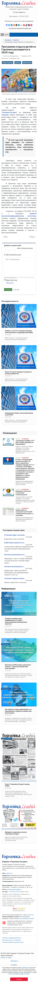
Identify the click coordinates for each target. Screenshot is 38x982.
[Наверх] (35, 979)
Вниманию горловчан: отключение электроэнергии (23, 493)
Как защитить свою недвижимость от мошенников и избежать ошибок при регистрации (18, 711)
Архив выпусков (6, 738)
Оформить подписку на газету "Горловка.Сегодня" (16, 833)
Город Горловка (7, 62)
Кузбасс (17, 62)
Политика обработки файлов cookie (12, 942)
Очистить (16, 289)
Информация (5, 598)
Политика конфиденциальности (11, 938)
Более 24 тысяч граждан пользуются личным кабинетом (18, 372)
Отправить (8, 289)
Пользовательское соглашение (11, 940)
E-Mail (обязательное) (12, 255)
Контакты (14, 961)
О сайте (14, 965)
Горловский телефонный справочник (19, 28)
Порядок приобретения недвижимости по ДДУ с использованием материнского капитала (16, 621)
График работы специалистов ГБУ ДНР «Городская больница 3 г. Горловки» (25, 512)
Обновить (10, 283)
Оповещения (25, 438)
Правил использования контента (24, 918)
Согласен (19, 979)
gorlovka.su (9, 873)
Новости (4, 310)
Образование (27, 62)
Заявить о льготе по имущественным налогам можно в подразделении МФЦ (19, 331)
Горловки (5, 115)
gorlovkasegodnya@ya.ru (14, 889)
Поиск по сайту (6, 957)
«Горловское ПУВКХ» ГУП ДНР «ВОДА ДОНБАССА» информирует (25, 442)
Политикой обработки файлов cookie (18, 974)
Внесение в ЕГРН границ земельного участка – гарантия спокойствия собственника (18, 666)
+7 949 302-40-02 (13, 891)
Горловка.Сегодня (9, 112)
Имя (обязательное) (25, 248)
